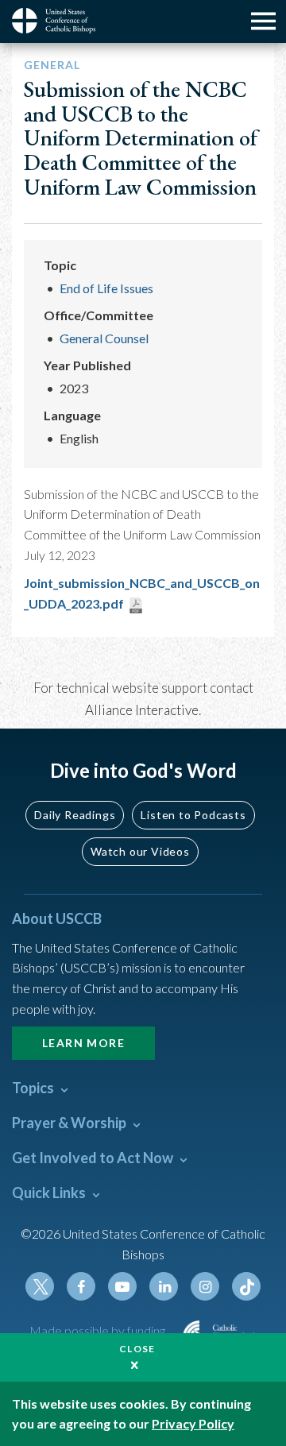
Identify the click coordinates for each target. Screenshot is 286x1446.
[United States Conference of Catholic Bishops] (59, 20)
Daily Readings (74, 815)
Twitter (39, 1286)
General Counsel (104, 338)
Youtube (122, 1286)
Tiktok (246, 1286)
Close (137, 1349)
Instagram (205, 1286)
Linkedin (163, 1286)
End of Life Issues (106, 288)
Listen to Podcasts (193, 815)
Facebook (81, 1286)
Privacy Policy (193, 1423)
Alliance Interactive (142, 710)
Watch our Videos (140, 851)
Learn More (83, 1043)
